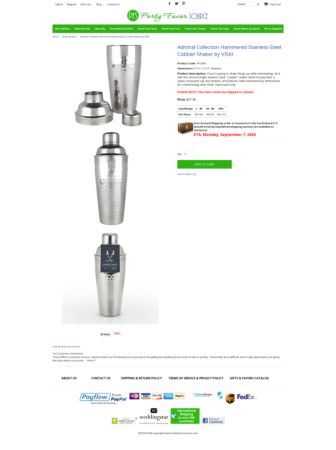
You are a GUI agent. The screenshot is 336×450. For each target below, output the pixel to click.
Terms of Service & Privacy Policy (195, 378)
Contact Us (113, 4)
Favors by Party (147, 28)
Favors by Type (219, 28)
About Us (69, 378)
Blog (99, 4)
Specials (100, 28)
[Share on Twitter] (105, 335)
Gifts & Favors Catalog (249, 378)
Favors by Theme (195, 28)
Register (72, 4)
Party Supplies (273, 28)
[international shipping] (224, 398)
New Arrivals (82, 28)
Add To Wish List (186, 174)
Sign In (59, 4)
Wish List (85, 4)
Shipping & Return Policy (141, 378)
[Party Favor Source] (168, 21)
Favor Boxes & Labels (247, 28)
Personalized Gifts (121, 28)
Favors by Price (170, 28)
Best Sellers (62, 28)
